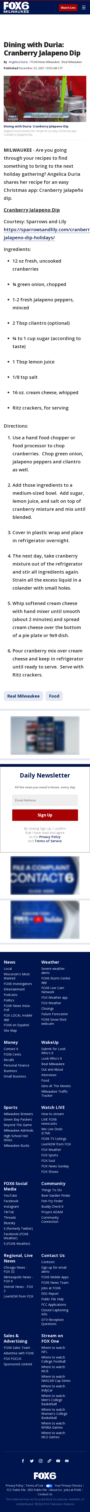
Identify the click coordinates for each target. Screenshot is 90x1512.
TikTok (9, 1212)
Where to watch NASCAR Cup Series (56, 1378)
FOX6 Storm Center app (55, 980)
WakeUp (50, 1042)
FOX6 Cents (12, 1054)
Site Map (10, 1030)
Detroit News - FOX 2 (18, 1288)
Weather (50, 962)
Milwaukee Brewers (18, 1114)
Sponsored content (18, 1364)
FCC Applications (53, 1304)
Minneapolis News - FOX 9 (18, 1279)
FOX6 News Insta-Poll (17, 1007)
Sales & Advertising (15, 1338)
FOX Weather (51, 1003)
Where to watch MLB (53, 1369)
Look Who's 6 (51, 1058)
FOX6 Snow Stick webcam (53, 1021)
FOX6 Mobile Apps (55, 1277)
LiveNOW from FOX (56, 1144)
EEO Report (50, 1293)
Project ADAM (52, 1212)
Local (8, 968)
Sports (10, 1107)
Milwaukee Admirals (18, 1130)
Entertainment (14, 989)
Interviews (49, 1075)
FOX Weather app (54, 997)
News (9, 962)
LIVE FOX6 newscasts (49, 1121)
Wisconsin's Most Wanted (17, 976)
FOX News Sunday (55, 1166)
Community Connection (50, 1219)
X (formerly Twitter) (18, 1228)
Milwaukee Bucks (17, 1145)
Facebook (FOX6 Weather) (16, 1236)
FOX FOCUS (12, 1358)
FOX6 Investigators (18, 983)
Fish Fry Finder (52, 1201)
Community (53, 1183)
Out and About (52, 1069)
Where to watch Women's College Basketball (54, 1413)
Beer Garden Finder (55, 1195)
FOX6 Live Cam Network (52, 990)
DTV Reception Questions (52, 1321)
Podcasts (11, 994)
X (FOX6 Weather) (17, 1243)
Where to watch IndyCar (53, 1388)
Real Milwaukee (72, 62)
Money (11, 1042)
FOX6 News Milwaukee (45, 62)
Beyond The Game (18, 1125)
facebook (23, 1461)
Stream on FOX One (52, 1338)
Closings (47, 1008)
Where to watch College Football (53, 1359)
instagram (40, 1461)
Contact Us (53, 1255)
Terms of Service (48, 841)
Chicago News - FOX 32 (15, 1269)
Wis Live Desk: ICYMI (52, 1131)
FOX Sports (49, 1155)
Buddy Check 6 (52, 1206)
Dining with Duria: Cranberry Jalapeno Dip (36, 126)
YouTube (10, 1195)
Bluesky (9, 1223)
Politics (9, 1000)
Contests (48, 1262)
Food (54, 696)
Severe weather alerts (53, 970)
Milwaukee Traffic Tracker (54, 1093)
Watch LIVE (53, 1107)
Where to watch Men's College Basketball (53, 1400)
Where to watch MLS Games (53, 1435)
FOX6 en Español (16, 1025)
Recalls (9, 1060)
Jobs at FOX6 (51, 1288)
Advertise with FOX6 (19, 1353)
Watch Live (68, 7)
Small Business (15, 1076)
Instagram (11, 1206)
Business (10, 1071)
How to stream (52, 1114)
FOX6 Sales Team (17, 1347)
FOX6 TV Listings (53, 1138)
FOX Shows (49, 1171)
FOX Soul (48, 1160)
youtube (58, 1461)
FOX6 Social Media (15, 1186)
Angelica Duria (18, 62)
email (67, 1461)
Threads (10, 1217)
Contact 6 (11, 1049)
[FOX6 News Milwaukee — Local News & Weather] (17, 7)
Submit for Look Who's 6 (53, 1051)
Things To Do (51, 1190)
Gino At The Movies (56, 1086)
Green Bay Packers (18, 1119)
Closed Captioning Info (54, 1312)
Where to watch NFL (53, 1349)
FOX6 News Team (55, 1282)
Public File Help (52, 1299)
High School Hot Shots (16, 1138)
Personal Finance (16, 1065)
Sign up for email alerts (53, 1269)
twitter (32, 1461)
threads (49, 1461)
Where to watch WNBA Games (53, 1425)
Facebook (11, 1201)
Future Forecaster (54, 1014)
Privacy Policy (50, 837)
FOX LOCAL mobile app (18, 1017)
